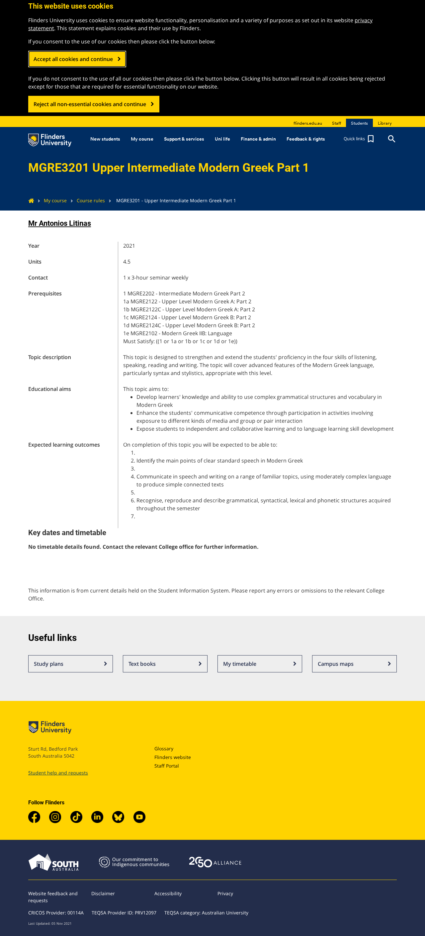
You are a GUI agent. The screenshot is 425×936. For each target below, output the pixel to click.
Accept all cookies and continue (73, 59)
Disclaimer (103, 893)
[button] (360, 139)
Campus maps (336, 663)
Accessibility (168, 893)
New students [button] (105, 139)
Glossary (163, 748)
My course (55, 200)
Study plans (48, 663)
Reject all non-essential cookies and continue (90, 104)
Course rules (91, 200)
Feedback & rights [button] (306, 139)
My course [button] (142, 139)
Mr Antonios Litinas (59, 223)
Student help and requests (58, 773)
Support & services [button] (184, 139)
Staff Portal (166, 766)
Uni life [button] (222, 139)
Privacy (225, 893)
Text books (142, 663)
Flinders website (172, 757)
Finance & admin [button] (258, 139)
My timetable (239, 663)
